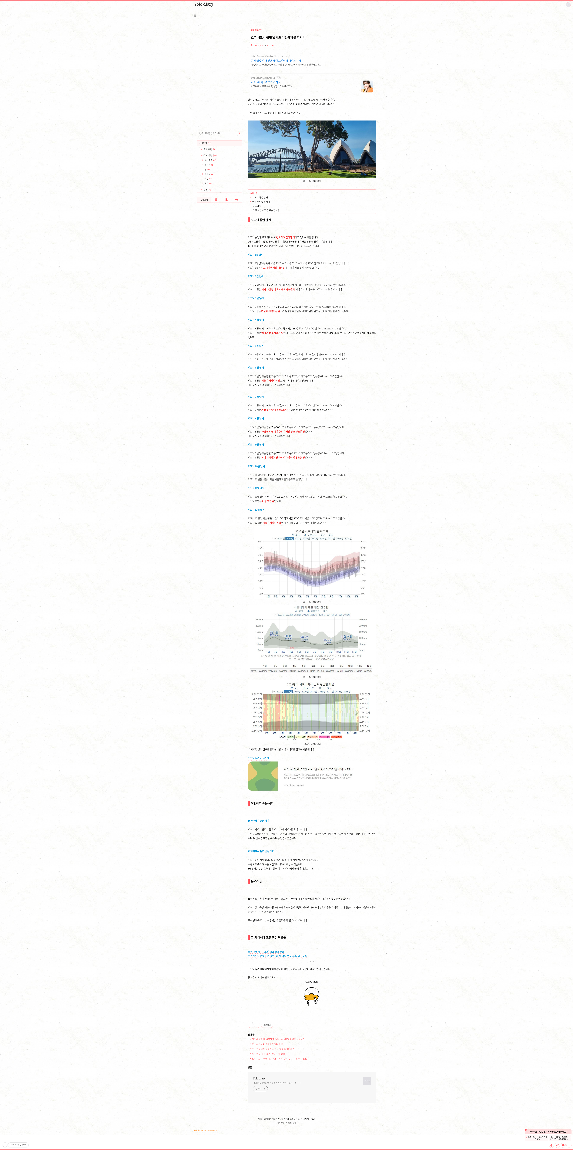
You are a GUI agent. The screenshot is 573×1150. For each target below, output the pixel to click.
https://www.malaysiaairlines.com (267, 56)
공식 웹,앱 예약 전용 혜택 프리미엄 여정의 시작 (276, 60)
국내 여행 (209, 149)
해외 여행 (210, 155)
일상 (207, 189)
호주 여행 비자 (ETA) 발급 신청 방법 (266, 951)
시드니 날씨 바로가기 (258, 758)
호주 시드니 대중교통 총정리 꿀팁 (267, 1044)
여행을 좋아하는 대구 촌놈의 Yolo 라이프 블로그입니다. (277, 1082)
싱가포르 (210, 160)
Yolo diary (203, 4)
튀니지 (209, 165)
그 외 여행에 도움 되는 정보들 (397, 21)
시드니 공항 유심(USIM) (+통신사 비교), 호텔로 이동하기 (278, 1039)
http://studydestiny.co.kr (263, 78)
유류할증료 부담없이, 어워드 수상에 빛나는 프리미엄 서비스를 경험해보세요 (286, 64)
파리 (208, 183)
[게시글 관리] (257, 1025)
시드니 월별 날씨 (392, 10)
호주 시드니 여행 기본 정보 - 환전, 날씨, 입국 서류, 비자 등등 (277, 956)
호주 (208, 178)
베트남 (208, 174)
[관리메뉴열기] (5, 1145)
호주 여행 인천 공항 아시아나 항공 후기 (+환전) (273, 1049)
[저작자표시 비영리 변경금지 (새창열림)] (277, 1025)
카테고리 (205, 143)
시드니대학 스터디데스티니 (265, 82)
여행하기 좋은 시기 (393, 13)
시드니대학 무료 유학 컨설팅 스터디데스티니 (271, 86)
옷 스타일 (389, 17)
